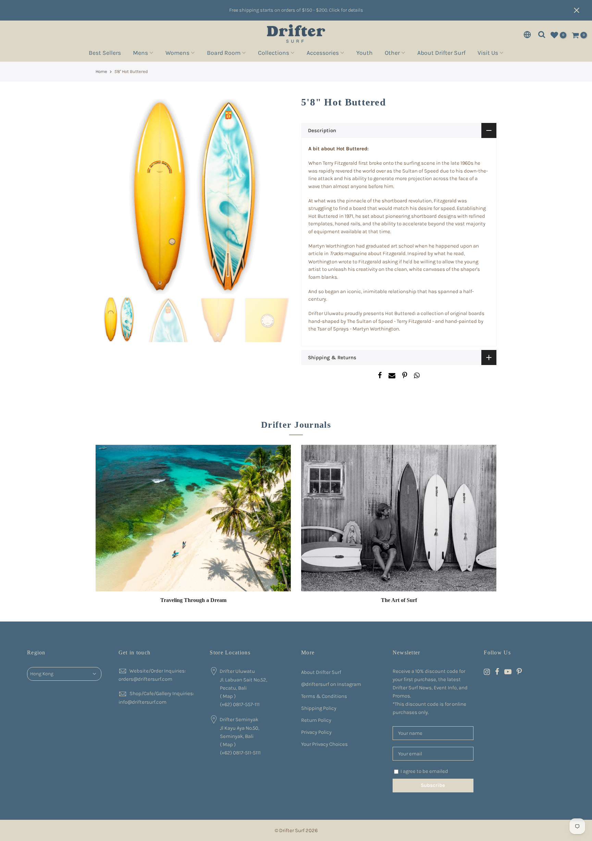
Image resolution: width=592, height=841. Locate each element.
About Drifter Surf (441, 53)
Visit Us (488, 53)
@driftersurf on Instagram (331, 684)
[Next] (279, 196)
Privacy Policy (316, 732)
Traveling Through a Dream (193, 600)
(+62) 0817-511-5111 (240, 753)
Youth (364, 53)
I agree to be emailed (424, 771)
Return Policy (316, 720)
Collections (273, 53)
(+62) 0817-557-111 (240, 704)
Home (101, 71)
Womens (177, 53)
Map (228, 696)
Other (392, 53)
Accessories (323, 53)
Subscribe (433, 785)
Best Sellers (105, 53)
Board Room (224, 53)
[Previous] (107, 196)
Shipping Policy (318, 708)
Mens (140, 53)
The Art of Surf (399, 600)
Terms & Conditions (324, 696)
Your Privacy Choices (324, 744)
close (580, 10)
